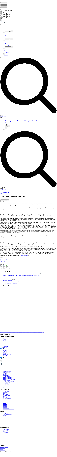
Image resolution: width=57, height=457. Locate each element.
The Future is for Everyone (7, 280)
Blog (3, 387)
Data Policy (2, 448)
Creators (4, 403)
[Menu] (1, 20)
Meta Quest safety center (7, 398)
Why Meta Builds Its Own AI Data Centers (10, 283)
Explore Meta (6, 41)
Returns (4, 393)
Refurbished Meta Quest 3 (7, 377)
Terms (4, 431)
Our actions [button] (5, 352)
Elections (4, 415)
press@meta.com (5, 346)
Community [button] (5, 351)
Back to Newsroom (6, 192)
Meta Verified (5, 441)
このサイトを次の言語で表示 (6, 10)
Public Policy (24, 121)
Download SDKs (6, 408)
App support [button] (5, 355)
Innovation (19, 120)
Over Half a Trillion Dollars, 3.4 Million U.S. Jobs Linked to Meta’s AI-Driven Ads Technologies (22, 332)
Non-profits (5, 406)
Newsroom (6, 55)
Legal (4, 396)
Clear (2, 115)
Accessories (5, 374)
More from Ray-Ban (6, 380)
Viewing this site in (3, 1)
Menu (6, 27)
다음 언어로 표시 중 (4, 12)
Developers (5, 404)
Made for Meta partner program (8, 409)
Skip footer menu (3, 366)
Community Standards (4, 447)
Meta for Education (6, 384)
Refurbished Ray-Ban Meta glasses (9, 379)
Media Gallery (4, 347)
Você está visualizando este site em (6, 3)
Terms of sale (5, 397)
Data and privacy (6, 413)
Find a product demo (6, 394)
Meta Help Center (6, 391)
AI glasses (6, 25)
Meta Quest (6, 33)
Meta (1, 193)
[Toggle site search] (0, 57)
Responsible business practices (8, 414)
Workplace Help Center (7, 440)
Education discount (6, 386)
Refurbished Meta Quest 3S (7, 378)
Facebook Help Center (7, 436)
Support (5, 50)
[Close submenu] (12, 31)
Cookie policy (5, 432)
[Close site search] (1, 117)
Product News (12, 121)
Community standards (6, 429)
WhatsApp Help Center (7, 439)
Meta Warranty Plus (6, 382)
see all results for (3, 116)
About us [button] (4, 353)
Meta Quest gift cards (6, 376)
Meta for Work (5, 383)
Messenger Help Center (7, 437)
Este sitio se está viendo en (5, 14)
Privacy (37, 120)
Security (43, 120)
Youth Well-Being (31, 121)
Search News (2, 187)
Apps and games (6, 375)
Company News (3, 259)
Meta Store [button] (5, 350)
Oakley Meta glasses (6, 372)
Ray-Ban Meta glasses (7, 371)
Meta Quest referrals (6, 385)
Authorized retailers (6, 395)
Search (1, 114)
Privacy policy (5, 430)
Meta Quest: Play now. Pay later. (8, 381)
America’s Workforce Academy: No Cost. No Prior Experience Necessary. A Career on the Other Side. (21, 275)
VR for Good (5, 407)
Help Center (7, 52)
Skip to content (3, 0)
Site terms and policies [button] (7, 354)
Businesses (5, 405)
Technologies (6, 120)
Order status (5, 392)
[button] (1, 18)
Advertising (2, 261)
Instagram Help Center (7, 438)
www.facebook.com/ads (24, 255)
